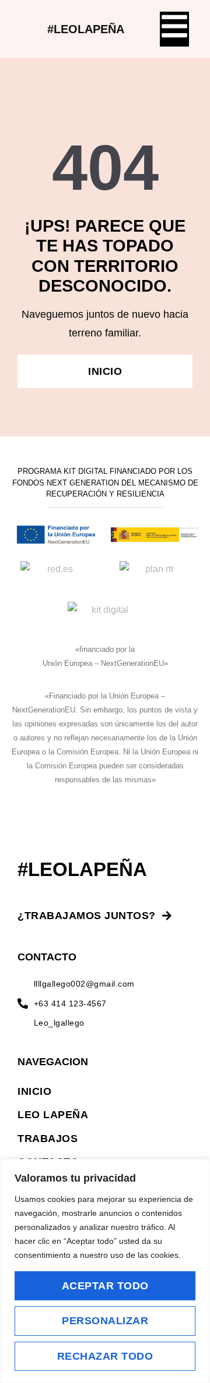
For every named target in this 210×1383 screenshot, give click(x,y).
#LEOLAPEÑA (85, 29)
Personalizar (105, 1321)
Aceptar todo (105, 1286)
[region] (105, 1271)
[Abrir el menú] (174, 26)
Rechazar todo (105, 1356)
